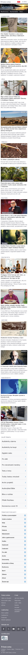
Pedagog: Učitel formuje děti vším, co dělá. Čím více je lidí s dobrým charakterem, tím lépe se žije (13, 276)
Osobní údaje (10, 649)
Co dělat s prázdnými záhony (10, 159)
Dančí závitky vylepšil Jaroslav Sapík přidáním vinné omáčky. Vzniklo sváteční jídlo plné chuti (14, 307)
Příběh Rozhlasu (8, 500)
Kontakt (17, 607)
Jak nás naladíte (19, 598)
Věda (3, 79)
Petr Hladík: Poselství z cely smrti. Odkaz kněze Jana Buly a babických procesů (12, 35)
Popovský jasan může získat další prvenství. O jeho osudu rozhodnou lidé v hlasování (13, 184)
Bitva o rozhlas (7, 494)
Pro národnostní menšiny (11, 465)
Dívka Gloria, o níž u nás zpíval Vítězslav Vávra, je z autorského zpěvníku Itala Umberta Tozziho (14, 217)
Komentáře (14, 12)
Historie (4, 320)
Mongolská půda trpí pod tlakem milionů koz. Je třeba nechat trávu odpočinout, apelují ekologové (14, 128)
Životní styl (5, 257)
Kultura (4, 198)
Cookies (3, 649)
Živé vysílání (4, 613)
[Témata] (14, 7)
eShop (3, 605)
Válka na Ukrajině (6, 598)
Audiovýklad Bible (8, 488)
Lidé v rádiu (18, 603)
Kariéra (17, 605)
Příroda (4, 142)
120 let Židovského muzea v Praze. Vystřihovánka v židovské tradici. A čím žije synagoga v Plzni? (13, 424)
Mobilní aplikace (6, 620)
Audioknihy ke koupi (9, 447)
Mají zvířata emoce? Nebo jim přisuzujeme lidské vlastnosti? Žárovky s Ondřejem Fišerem (13, 98)
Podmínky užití (19, 649)
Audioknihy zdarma (9, 441)
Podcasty (4, 617)
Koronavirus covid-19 (10, 506)
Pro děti (5, 459)
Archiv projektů (7, 482)
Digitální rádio (7, 453)
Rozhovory (4, 12)
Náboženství (5, 378)
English (3, 650)
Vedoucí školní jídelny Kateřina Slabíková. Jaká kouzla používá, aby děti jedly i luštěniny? (14, 66)
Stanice (3, 603)
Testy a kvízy (6, 471)
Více (22, 12)
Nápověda (18, 600)
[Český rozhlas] (6, 2)
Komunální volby (6, 600)
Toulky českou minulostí (10, 477)
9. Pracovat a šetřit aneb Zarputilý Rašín (14, 366)
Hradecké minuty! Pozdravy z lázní (12, 337)
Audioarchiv (4, 615)
